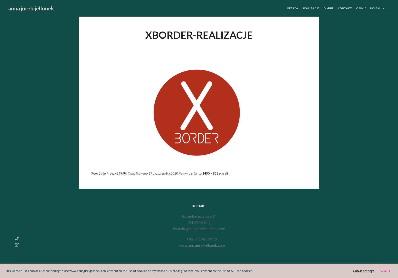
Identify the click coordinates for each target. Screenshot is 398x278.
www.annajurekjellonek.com (202, 245)
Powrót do (99, 173)
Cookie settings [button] (363, 271)
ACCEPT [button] (385, 270)
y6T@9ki (121, 173)
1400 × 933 (210, 173)
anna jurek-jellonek (29, 8)
